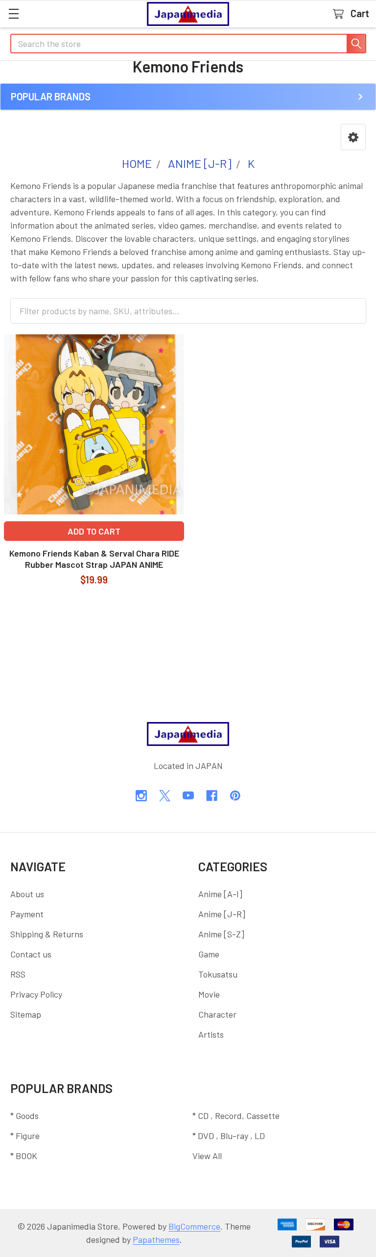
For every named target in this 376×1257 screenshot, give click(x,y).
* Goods (24, 1115)
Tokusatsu (217, 974)
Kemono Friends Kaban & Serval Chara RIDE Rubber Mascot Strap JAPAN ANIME (94, 559)
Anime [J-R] (221, 913)
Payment (27, 913)
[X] (165, 796)
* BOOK (23, 1155)
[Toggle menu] (13, 13)
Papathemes (156, 1239)
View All (207, 1155)
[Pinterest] (235, 796)
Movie (209, 994)
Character (217, 1014)
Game (208, 954)
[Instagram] (141, 796)
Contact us (30, 954)
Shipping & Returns (46, 934)
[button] (353, 137)
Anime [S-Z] (221, 934)
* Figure (25, 1135)
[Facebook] (212, 796)
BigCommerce (194, 1226)
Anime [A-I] (220, 893)
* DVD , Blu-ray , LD (228, 1135)
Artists (211, 1034)
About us (27, 893)
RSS (17, 974)
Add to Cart (94, 531)
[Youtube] (188, 796)
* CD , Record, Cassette (236, 1115)
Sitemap (25, 1014)
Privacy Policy (36, 994)
